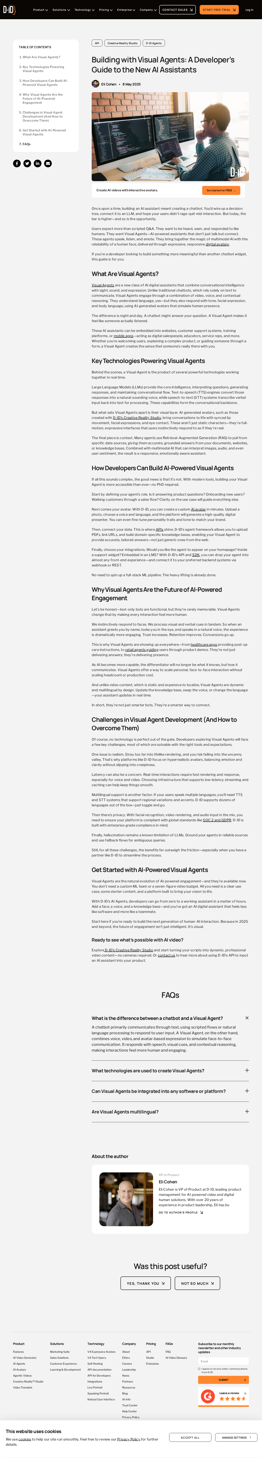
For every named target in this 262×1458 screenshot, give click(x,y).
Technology (95, 1343)
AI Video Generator (24, 1357)
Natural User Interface (101, 1399)
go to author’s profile (178, 1212)
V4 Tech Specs (96, 1357)
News (125, 1375)
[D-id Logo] (9, 8)
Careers (127, 1363)
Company (129, 1343)
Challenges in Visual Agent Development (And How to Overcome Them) (43, 116)
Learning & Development (65, 1369)
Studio (150, 1357)
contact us (166, 954)
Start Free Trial (217, 9)
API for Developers (99, 1375)
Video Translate (22, 1387)
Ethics (126, 1357)
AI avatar (198, 508)
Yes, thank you (143, 1283)
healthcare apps (204, 644)
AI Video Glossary (176, 1357)
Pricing (151, 1343)
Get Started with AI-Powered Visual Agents (44, 132)
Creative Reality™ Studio (28, 1381)
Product (19, 1343)
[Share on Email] (48, 163)
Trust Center (130, 1405)
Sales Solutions (59, 1357)
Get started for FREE (221, 190)
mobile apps (123, 335)
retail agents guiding (142, 649)
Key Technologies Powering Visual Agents (43, 69)
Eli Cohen (108, 83)
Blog (125, 1393)
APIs (159, 529)
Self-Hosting (95, 1363)
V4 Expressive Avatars (101, 1351)
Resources (128, 1387)
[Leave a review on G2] (223, 1397)
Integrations (94, 1381)
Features (18, 1351)
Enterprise (152, 1363)
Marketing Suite (60, 1351)
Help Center (129, 1411)
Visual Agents (103, 284)
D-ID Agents (154, 43)
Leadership (129, 1369)
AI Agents (19, 1363)
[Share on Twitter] (27, 163)
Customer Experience (63, 1363)
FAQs (27, 144)
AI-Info (126, 1399)
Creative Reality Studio (123, 43)
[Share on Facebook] (17, 163)
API (97, 43)
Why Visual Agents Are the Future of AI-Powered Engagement (43, 98)
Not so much (195, 1283)
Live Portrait (94, 1387)
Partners (127, 1381)
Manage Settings (234, 1437)
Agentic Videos (22, 1375)
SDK (196, 554)
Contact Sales (175, 9)
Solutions (57, 1343)
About (126, 1351)
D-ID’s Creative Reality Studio (137, 417)
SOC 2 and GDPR (217, 819)
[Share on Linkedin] (37, 163)
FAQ (168, 1351)
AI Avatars (19, 1369)
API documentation (99, 1369)
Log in (249, 10)
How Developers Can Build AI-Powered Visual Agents (45, 83)
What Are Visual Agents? (41, 57)
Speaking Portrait (98, 1393)
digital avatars (217, 243)
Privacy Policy (130, 1417)
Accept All (190, 1437)
